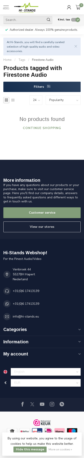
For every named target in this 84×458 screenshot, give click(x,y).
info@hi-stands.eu (26, 316)
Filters (39, 87)
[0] (78, 7)
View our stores (42, 227)
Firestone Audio (43, 60)
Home (7, 60)
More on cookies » (60, 449)
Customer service (42, 212)
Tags (21, 60)
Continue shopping (42, 128)
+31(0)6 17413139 (26, 291)
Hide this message (30, 449)
